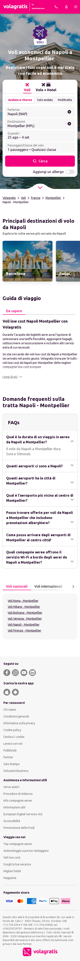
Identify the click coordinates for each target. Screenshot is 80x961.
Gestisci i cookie (14, 736)
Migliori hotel (12, 871)
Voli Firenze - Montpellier (24, 630)
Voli (23, 198)
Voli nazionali (17, 586)
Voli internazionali (48, 586)
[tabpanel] (40, 348)
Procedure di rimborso (18, 793)
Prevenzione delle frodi (19, 827)
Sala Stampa (11, 764)
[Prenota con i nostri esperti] (56, 7)
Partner (8, 757)
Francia (35, 198)
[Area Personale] (66, 6)
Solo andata (45, 100)
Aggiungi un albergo (48, 172)
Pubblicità (9, 750)
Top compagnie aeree (17, 844)
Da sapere (14, 311)
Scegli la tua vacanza (17, 864)
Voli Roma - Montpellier (23, 600)
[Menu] (75, 7)
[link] (27, 261)
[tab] (27, 87)
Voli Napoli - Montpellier (23, 624)
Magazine (9, 878)
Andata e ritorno (20, 100)
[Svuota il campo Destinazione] (69, 123)
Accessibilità (11, 821)
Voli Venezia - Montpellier (25, 618)
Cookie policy (12, 730)
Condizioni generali (16, 716)
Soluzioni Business (16, 770)
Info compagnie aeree (17, 800)
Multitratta (65, 100)
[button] (12, 377)
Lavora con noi (12, 743)
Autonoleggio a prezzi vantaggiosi (26, 850)
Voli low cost (11, 857)
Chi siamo (9, 709)
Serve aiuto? (11, 787)
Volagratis (9, 198)
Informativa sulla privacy (19, 723)
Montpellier (53, 198)
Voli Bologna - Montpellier (25, 612)
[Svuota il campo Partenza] (69, 111)
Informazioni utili (14, 807)
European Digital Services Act (22, 814)
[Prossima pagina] (73, 586)
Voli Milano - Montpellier (24, 606)
